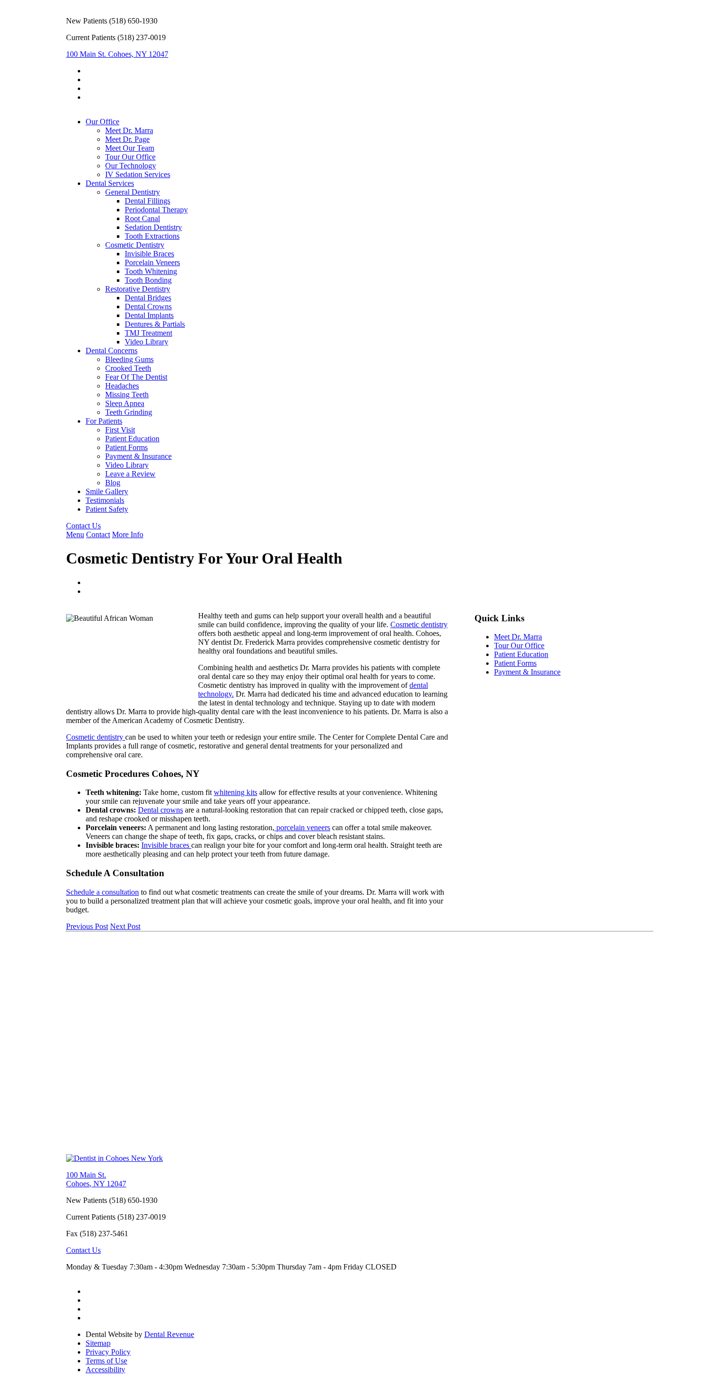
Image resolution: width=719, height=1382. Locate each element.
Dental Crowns (148, 306)
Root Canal (142, 218)
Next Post (125, 926)
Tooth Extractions (152, 236)
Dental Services (110, 183)
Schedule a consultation (102, 892)
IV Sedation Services (137, 174)
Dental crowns (160, 810)
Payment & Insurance (138, 456)
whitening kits (235, 792)
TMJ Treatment (148, 333)
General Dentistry (132, 192)
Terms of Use (106, 1361)
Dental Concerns (111, 350)
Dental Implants (149, 315)
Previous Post (87, 926)
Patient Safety (107, 509)
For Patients (104, 421)
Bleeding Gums (129, 359)
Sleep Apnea (124, 403)
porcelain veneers (302, 827)
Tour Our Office (130, 157)
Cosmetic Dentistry (134, 245)
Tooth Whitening (151, 271)
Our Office (102, 121)
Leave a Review (130, 474)
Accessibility (105, 1369)
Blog (112, 482)
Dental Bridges (148, 298)
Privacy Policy (108, 1352)
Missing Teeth (127, 394)
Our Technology (130, 165)
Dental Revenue (169, 1334)
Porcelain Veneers (152, 262)
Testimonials (105, 500)
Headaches (122, 386)
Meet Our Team (129, 148)
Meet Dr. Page (127, 139)
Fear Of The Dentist (136, 377)
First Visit (120, 430)
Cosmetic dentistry (419, 624)
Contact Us (83, 525)
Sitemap (98, 1343)
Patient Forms (126, 447)
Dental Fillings (147, 201)
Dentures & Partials (155, 324)
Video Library (146, 342)
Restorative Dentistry (137, 289)
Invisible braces (166, 845)
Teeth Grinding (128, 412)
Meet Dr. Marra (129, 130)
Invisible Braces (149, 253)
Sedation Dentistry (153, 227)
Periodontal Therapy (156, 209)
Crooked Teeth (128, 368)
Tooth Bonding (148, 280)
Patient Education (132, 438)
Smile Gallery (107, 491)
